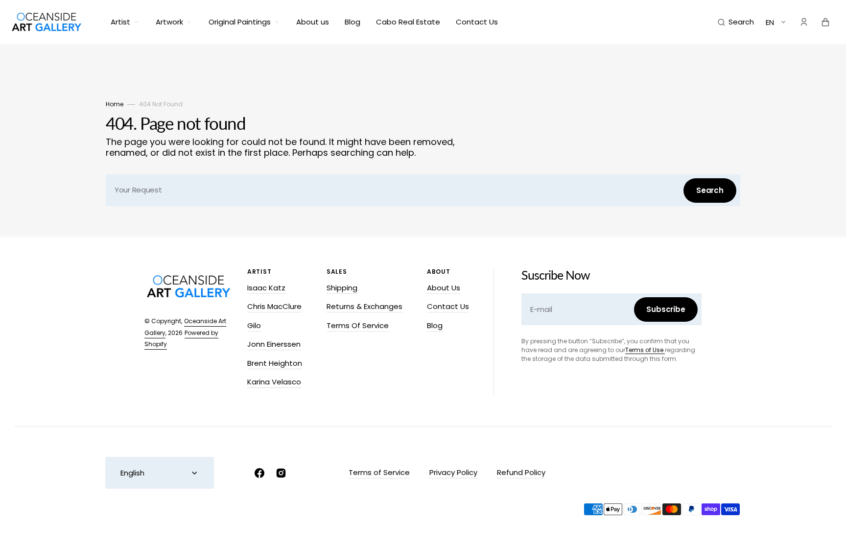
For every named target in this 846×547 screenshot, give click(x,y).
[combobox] (423, 190)
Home (114, 104)
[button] (736, 22)
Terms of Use (645, 350)
